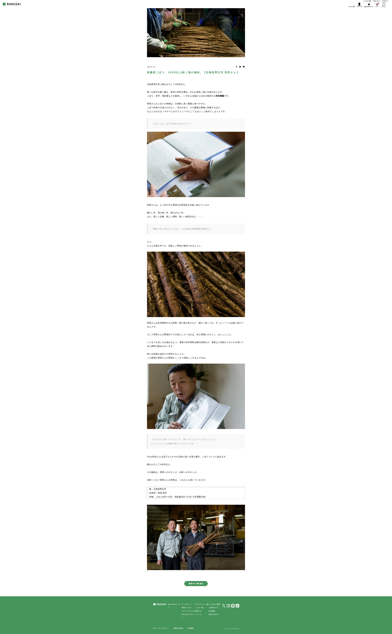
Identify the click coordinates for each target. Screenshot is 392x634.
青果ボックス (187, 608)
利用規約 (191, 628)
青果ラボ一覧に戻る (196, 583)
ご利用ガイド (385, 1)
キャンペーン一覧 (201, 604)
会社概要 (212, 611)
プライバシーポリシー (161, 628)
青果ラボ (198, 611)
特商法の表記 (178, 628)
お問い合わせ (376, 1)
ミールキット (187, 604)
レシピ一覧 (199, 608)
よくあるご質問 (367, 1)
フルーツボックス (188, 611)
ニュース (198, 614)
